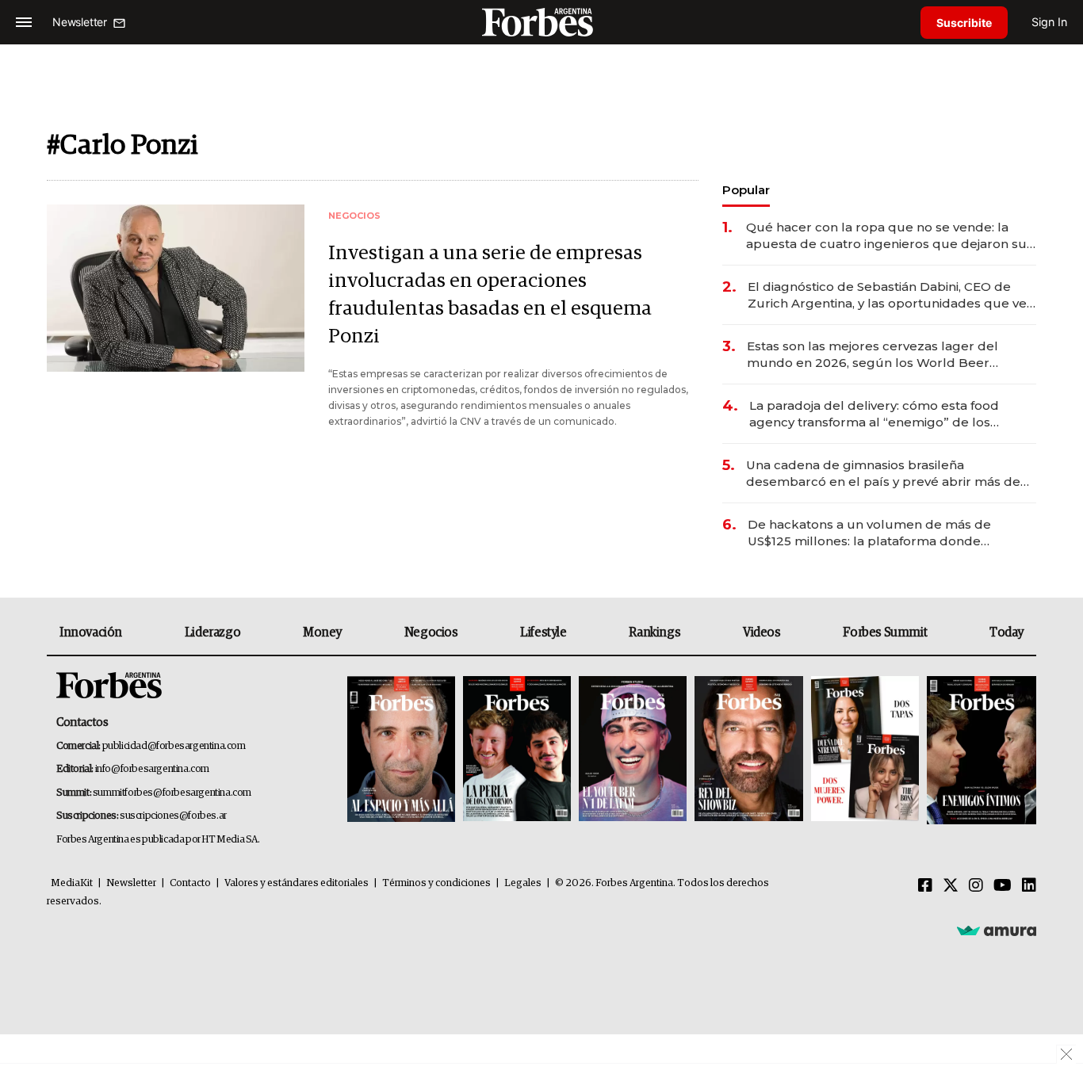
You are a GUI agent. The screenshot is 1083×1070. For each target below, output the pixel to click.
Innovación (90, 632)
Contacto (190, 883)
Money (322, 632)
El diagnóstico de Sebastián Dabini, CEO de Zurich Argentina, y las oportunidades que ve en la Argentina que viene (887, 295)
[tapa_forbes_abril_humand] (517, 750)
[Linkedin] (1029, 886)
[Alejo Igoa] (633, 750)
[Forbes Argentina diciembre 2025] (748, 750)
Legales (523, 883)
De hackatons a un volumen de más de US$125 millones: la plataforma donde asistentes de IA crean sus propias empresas (886, 533)
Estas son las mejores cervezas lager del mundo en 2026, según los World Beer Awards (872, 354)
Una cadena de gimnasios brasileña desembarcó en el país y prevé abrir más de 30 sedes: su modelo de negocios (883, 473)
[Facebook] (925, 886)
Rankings (654, 632)
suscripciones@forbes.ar (173, 816)
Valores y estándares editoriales (296, 883)
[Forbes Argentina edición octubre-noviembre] (865, 750)
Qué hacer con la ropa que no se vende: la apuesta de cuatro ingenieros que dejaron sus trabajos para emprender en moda (889, 236)
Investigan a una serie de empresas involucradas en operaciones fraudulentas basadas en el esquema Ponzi (490, 294)
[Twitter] (951, 886)
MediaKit (72, 883)
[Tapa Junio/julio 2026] (401, 750)
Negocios (431, 632)
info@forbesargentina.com (152, 769)
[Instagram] (976, 886)
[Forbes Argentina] (541, 22)
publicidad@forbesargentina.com (174, 746)
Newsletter (131, 883)
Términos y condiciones (436, 883)
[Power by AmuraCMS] (996, 929)
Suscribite (964, 22)
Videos (762, 632)
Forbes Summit (885, 632)
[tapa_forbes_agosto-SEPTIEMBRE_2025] (979, 750)
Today (1006, 632)
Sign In (1049, 22)
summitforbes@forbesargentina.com (172, 793)
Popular (746, 189)
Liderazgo (212, 632)
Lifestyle (543, 632)
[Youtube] (1002, 886)
